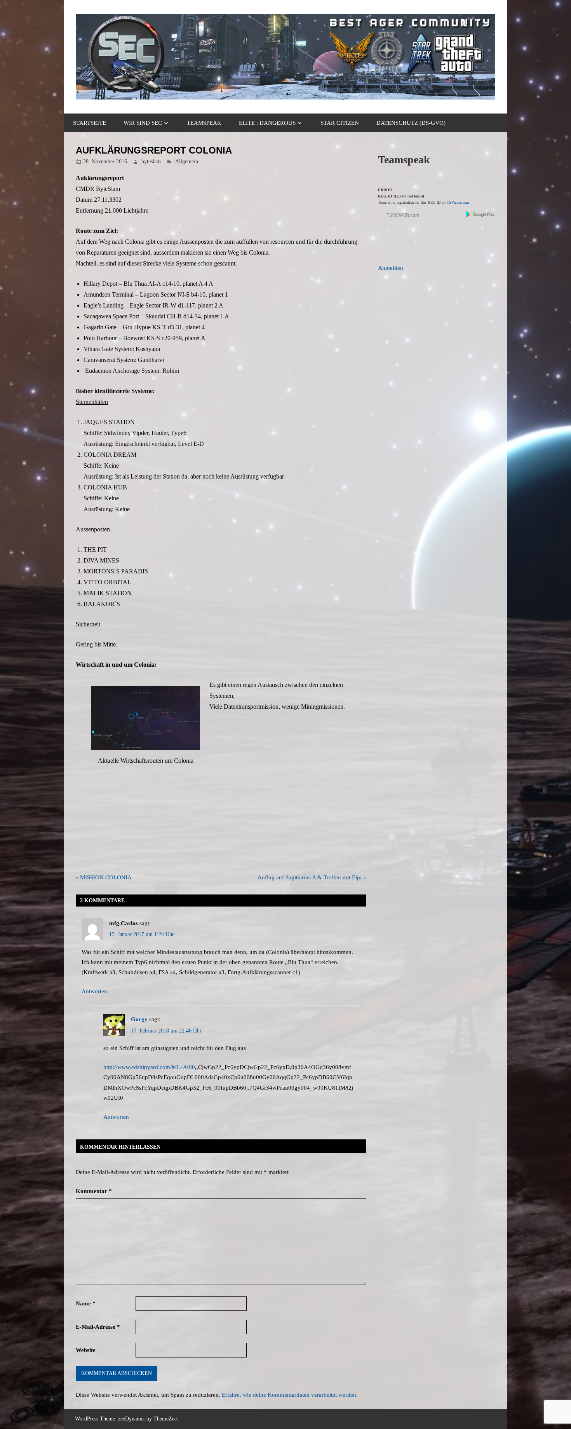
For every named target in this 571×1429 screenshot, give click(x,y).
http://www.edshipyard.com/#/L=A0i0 (149, 1067)
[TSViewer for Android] (480, 215)
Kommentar (94, 1191)
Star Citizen (339, 123)
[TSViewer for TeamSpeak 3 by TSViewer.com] (399, 217)
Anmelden (390, 268)
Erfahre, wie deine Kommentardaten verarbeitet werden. (290, 1395)
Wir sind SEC (143, 123)
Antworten (94, 991)
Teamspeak (204, 123)
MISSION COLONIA (106, 877)
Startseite (89, 123)
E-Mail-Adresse (98, 1327)
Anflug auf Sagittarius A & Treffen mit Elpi (310, 877)
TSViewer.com (458, 202)
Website (86, 1350)
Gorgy (139, 1019)
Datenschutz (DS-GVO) (411, 123)
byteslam (151, 161)
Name (86, 1303)
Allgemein (186, 161)
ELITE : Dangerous (267, 123)
